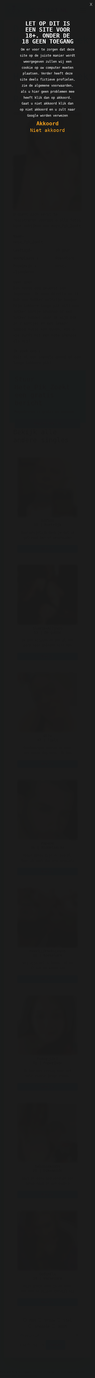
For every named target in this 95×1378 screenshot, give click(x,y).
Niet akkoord (47, 130)
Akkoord (47, 124)
